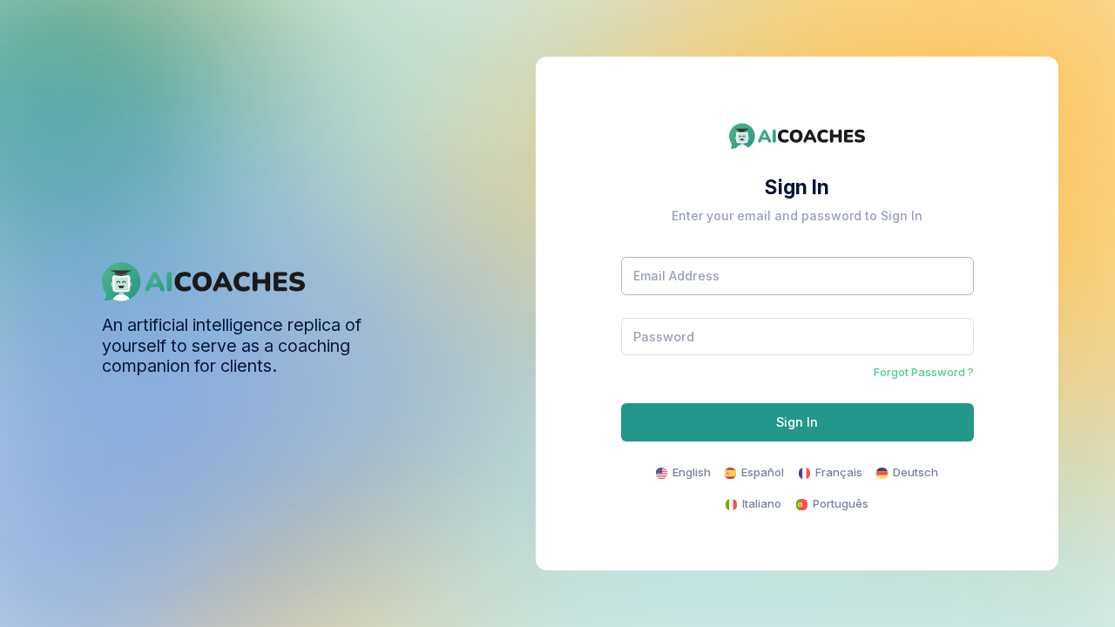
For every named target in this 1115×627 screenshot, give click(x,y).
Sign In (797, 422)
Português (839, 503)
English (690, 472)
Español (761, 472)
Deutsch (914, 472)
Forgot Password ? (924, 372)
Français (837, 472)
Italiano (760, 503)
